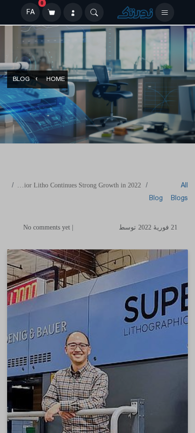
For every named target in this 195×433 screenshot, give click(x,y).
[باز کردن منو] (164, 12)
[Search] (94, 12)
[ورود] (72, 12)
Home (55, 80)
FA (31, 12)
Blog (21, 80)
